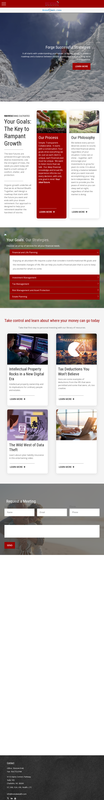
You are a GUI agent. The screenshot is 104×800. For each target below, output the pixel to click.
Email (39, 506)
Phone (73, 506)
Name (7, 506)
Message (8, 522)
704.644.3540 (18, 768)
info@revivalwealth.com (17, 794)
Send (9, 545)
